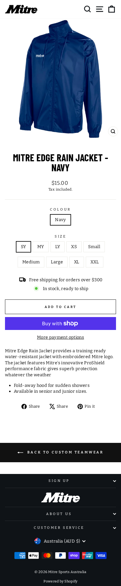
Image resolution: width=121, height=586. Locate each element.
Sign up (59, 481)
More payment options (60, 337)
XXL (94, 262)
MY (40, 246)
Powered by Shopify (60, 581)
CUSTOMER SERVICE (59, 528)
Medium (31, 262)
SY (23, 246)
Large (57, 262)
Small (94, 246)
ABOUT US (59, 514)
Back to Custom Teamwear (64, 452)
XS (74, 246)
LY (57, 246)
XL (76, 262)
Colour (60, 209)
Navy (60, 219)
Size (60, 236)
